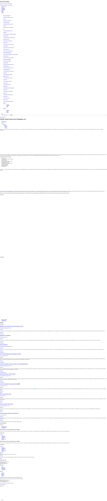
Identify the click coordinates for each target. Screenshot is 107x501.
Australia (8, 105)
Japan (7, 106)
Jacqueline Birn (23, 169)
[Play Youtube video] (53, 226)
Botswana (8, 110)
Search (2, 11)
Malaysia (8, 104)
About (2, 7)
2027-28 (4, 108)
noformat (4, 484)
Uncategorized (2, 324)
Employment (3, 469)
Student (3, 9)
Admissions (3, 8)
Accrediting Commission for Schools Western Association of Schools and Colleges (11, 477)
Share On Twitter (4, 320)
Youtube (3, 474)
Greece (8, 112)
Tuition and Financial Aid (3, 436)
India (7, 111)
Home (2, 123)
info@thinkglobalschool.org (3, 463)
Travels (3, 10)
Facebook (3, 475)
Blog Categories (4, 124)
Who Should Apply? (3, 438)
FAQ (2, 466)
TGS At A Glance (4, 6)
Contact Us (3, 467)
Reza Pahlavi (10, 191)
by (4, 346)
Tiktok (2, 473)
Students (6, 126)
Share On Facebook (4, 319)
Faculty (6, 125)
